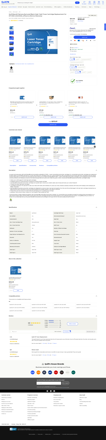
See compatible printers (14, 154)
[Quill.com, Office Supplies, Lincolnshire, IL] (13, 429)
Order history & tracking (6, 397)
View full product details (19, 63)
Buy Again (25, 6)
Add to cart (84, 37)
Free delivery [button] (12, 157)
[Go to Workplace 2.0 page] (73, 373)
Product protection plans (32, 415)
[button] (77, 2)
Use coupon (65, 383)
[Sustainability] (11, 199)
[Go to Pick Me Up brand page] (44, 373)
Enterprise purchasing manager (33, 411)
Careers (81, 403)
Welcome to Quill (83, 397)
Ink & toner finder (57, 399)
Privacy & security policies (6, 411)
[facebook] (54, 391)
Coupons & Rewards (12, 6)
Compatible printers (52, 165)
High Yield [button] (73, 67)
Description (13, 165)
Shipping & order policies (6, 407)
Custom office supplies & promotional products (37, 407)
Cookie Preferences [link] (56, 434)
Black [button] (72, 59)
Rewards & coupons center (59, 405)
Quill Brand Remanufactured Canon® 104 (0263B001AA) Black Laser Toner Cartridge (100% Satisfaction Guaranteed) (15, 148)
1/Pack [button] (72, 72)
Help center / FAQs (5, 405)
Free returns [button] (74, 51)
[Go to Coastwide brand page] (38, 373)
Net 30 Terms (30, 405)
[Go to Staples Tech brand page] (62, 373)
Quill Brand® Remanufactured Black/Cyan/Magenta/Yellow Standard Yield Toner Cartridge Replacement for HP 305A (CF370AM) (15, 278)
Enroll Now (80, 21)
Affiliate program (30, 419)
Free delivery (74, 44)
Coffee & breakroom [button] (67, 6)
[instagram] (47, 391)
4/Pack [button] (89, 72)
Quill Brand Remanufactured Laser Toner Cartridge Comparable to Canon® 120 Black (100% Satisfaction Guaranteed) (29, 148)
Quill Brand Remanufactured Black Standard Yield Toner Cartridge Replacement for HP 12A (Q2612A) (45, 148)
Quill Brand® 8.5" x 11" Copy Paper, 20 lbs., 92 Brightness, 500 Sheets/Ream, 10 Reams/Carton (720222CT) (51, 102)
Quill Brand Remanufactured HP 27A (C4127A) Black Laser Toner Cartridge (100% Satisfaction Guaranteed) (74, 148)
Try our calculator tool (77, 31)
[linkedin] (51, 391)
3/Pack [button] (83, 72)
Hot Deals (20, 6)
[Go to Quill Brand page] (33, 373)
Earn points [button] (92, 15)
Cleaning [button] (77, 6)
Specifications (23, 165)
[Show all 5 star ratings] (54, 320)
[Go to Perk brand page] (50, 373)
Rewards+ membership (32, 397)
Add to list (73, 54)
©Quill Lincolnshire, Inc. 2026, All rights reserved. (26, 429)
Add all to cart (53, 124)
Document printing (31, 409)
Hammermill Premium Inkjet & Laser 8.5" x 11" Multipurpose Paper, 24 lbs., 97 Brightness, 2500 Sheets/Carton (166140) (79, 102)
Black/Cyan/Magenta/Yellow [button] (77, 62)
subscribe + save (39, 6)
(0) (60, 323)
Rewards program (31, 399)
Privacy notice (40, 434)
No (49, 343)
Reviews (41, 165)
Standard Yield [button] (81, 67)
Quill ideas (29, 417)
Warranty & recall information (7, 409)
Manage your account (5, 401)
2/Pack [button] (77, 72)
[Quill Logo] (5, 2)
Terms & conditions (32, 434)
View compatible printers (29, 63)
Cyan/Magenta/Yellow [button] (85, 59)
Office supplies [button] (57, 6)
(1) (60, 320)
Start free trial (92, 28)
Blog (80, 399)
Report (55, 343)
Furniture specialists (31, 413)
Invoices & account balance (7, 403)
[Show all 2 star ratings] (54, 325)
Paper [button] (90, 6)
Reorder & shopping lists (58, 397)
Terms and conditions (47, 386)
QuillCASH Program (31, 401)
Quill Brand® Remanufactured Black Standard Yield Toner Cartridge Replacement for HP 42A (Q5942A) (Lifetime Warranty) (60, 148)
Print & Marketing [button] (48, 6)
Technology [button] (96, 6)
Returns (3, 399)
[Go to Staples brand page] (56, 373)
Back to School (31, 6)
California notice (48, 434)
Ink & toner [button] (84, 6)
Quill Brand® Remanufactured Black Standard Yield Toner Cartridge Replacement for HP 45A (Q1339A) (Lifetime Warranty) (89, 148)
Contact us (3, 413)
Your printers (56, 401)
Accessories (33, 165)
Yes (44, 343)
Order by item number (58, 403)
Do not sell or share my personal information (69, 434)
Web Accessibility (83, 405)
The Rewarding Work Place (85, 401)
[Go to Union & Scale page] (67, 373)
